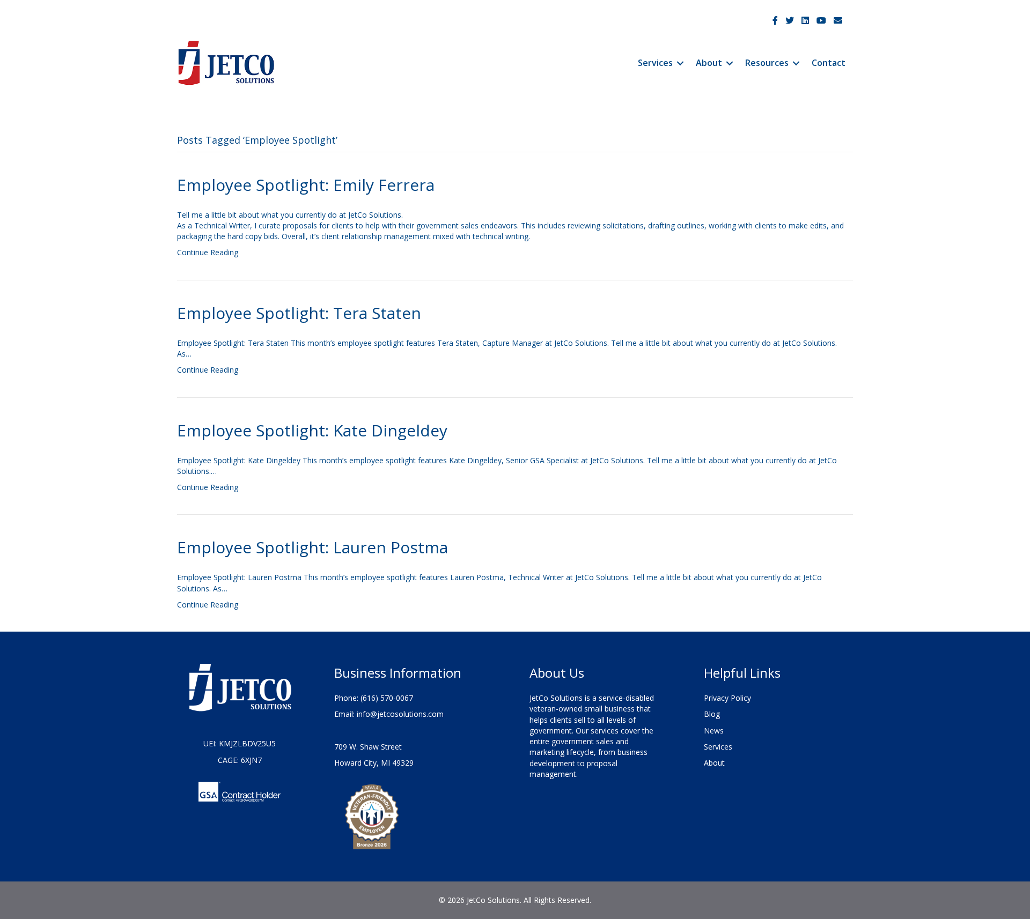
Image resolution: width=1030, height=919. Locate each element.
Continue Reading (207, 252)
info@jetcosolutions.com (400, 714)
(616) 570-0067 (386, 698)
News (714, 730)
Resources (767, 63)
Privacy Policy (727, 698)
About (709, 63)
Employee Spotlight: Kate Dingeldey (312, 430)
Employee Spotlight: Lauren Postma (312, 547)
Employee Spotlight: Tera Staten (299, 313)
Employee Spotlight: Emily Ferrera (306, 185)
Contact (828, 63)
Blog (712, 714)
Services (655, 63)
